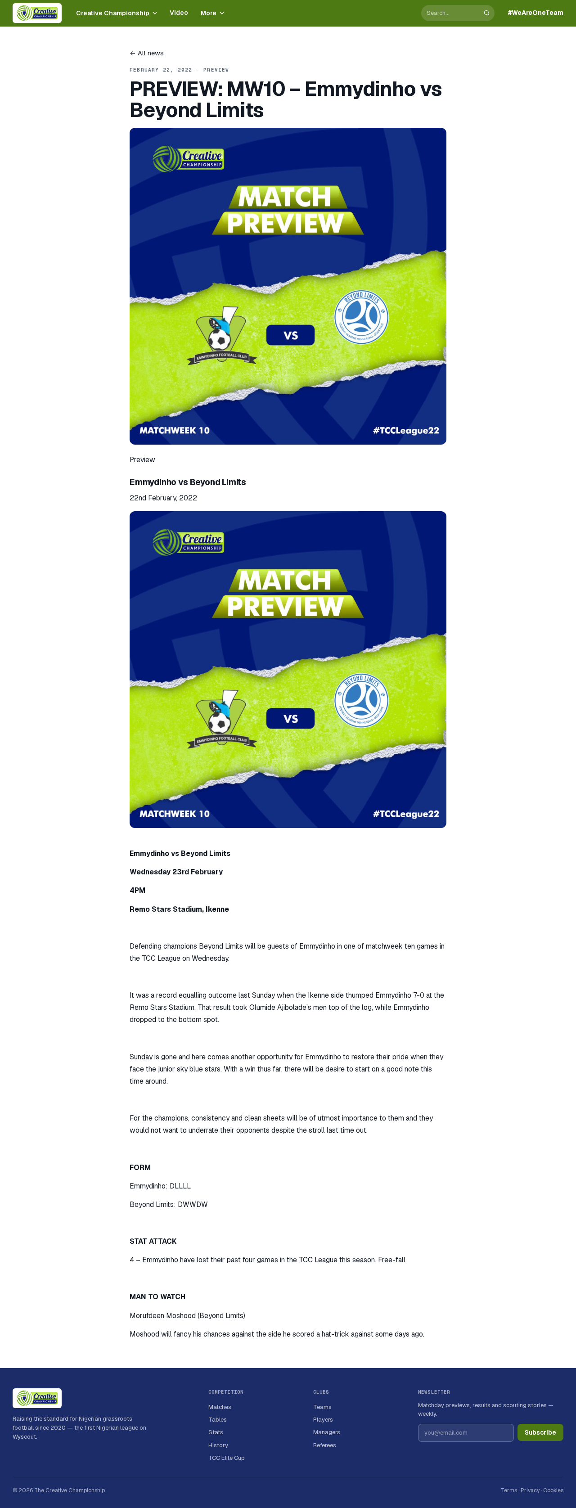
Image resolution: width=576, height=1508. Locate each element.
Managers (326, 1432)
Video (179, 13)
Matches (219, 1407)
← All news (147, 53)
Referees (324, 1445)
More (208, 13)
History (218, 1445)
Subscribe (540, 1432)
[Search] (487, 13)
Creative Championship (112, 13)
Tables (217, 1419)
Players (323, 1419)
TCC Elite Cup (226, 1458)
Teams (322, 1407)
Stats (215, 1432)
